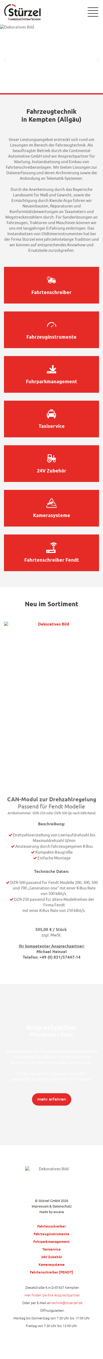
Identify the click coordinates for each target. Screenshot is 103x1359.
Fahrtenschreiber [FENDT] (51, 1272)
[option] (51, 59)
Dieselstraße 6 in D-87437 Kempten (52, 1288)
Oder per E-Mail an (52, 1303)
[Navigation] (90, 11)
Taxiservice (51, 1249)
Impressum (40, 1206)
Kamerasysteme (52, 1264)
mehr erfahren (51, 1099)
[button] (5, 59)
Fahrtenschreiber (51, 1226)
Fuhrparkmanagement (51, 1241)
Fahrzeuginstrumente (51, 1234)
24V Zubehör (51, 1257)
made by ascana (51, 1212)
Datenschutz (62, 1206)
